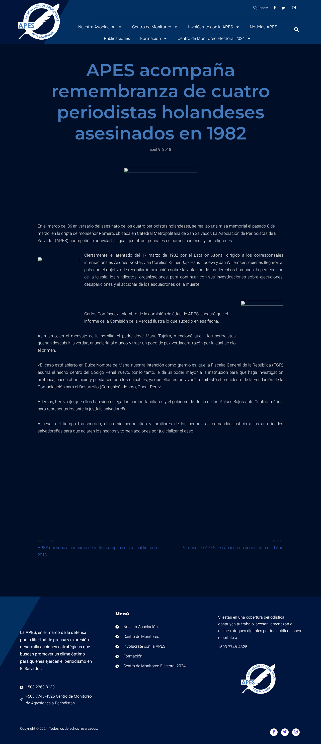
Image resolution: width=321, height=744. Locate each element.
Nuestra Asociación (96, 27)
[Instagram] (296, 732)
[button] (294, 30)
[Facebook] (274, 732)
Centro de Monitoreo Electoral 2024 (211, 38)
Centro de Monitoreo (151, 27)
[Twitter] (285, 732)
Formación (150, 38)
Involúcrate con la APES (210, 27)
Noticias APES (263, 27)
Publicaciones (117, 38)
